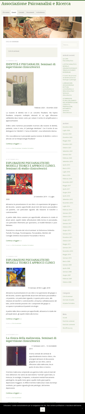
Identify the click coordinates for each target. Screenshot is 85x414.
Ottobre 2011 (67, 241)
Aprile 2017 (66, 189)
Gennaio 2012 (67, 234)
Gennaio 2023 (67, 134)
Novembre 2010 (68, 251)
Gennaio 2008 (67, 272)
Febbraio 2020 (67, 158)
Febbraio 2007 (67, 279)
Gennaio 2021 (67, 155)
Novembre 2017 (68, 182)
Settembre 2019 (68, 161)
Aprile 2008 (66, 268)
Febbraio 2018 (67, 179)
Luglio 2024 (66, 130)
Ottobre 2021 (67, 148)
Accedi (65, 318)
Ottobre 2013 (67, 217)
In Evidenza (40, 12)
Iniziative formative (28, 148)
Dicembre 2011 (67, 237)
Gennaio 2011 (67, 248)
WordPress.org (67, 328)
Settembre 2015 (68, 199)
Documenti (30, 12)
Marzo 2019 (66, 168)
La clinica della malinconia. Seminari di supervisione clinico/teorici (31, 339)
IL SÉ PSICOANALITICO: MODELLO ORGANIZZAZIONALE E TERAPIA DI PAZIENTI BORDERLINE (70, 68)
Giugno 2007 (67, 275)
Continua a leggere (13, 144)
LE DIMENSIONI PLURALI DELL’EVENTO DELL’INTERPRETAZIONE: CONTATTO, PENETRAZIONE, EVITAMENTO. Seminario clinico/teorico (70, 106)
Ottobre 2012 (67, 227)
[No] (82, 408)
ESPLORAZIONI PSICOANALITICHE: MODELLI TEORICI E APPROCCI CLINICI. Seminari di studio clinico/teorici (31, 166)
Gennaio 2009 (67, 265)
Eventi (14, 12)
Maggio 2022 (67, 141)
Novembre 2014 (68, 203)
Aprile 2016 (66, 196)
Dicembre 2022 (67, 137)
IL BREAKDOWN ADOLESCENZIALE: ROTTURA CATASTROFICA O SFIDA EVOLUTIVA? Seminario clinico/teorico (68, 89)
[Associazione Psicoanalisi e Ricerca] (42, 27)
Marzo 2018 (66, 175)
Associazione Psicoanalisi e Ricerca (36, 3)
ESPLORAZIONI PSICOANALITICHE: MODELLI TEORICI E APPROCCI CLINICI (30, 261)
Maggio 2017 (67, 186)
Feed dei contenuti (68, 321)
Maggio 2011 (67, 244)
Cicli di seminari (16, 148)
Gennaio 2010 (67, 258)
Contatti (21, 12)
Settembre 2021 (68, 151)
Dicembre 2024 (67, 127)
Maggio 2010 (67, 254)
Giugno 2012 (67, 230)
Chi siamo (6, 12)
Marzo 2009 (66, 261)
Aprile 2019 (66, 165)
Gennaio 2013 (67, 223)
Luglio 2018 (66, 172)
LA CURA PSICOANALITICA (68, 60)
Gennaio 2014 (67, 213)
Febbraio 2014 (67, 210)
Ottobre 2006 (67, 282)
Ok (42, 409)
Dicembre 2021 (67, 144)
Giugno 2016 (67, 192)
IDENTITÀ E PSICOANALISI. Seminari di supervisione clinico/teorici (31, 66)
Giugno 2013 (67, 220)
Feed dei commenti (69, 325)
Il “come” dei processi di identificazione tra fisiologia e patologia (69, 78)
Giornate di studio (68, 300)
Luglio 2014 (66, 206)
